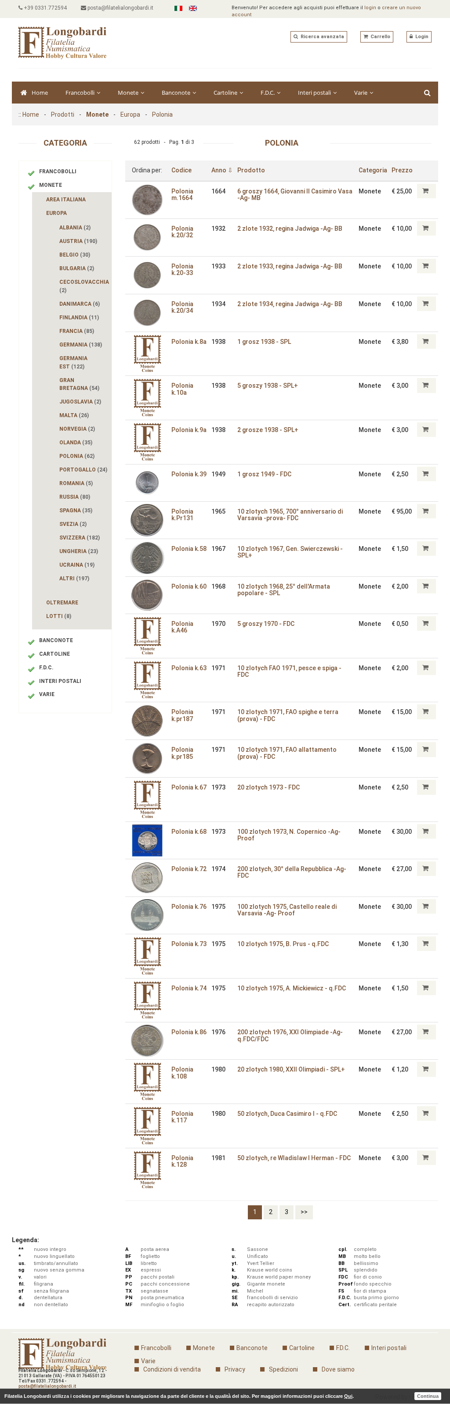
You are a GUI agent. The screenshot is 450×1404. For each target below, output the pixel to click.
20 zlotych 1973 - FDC (268, 787)
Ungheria (78, 551)
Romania (76, 483)
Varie (361, 92)
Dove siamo (338, 1369)
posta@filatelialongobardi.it (119, 8)
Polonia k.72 (189, 868)
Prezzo (402, 170)
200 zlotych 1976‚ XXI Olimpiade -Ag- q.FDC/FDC (290, 1035)
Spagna (75, 510)
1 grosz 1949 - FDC (264, 474)
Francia (76, 331)
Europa (130, 114)
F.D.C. (268, 92)
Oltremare (62, 603)
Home (40, 92)
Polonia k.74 (189, 988)
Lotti (58, 616)
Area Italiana (66, 199)
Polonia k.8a (189, 341)
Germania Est (73, 362)
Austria (78, 241)
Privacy (235, 1369)
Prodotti (62, 114)
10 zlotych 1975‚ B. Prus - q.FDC (283, 943)
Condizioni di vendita (172, 1369)
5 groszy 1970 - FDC (265, 623)
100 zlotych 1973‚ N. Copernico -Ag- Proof (289, 835)
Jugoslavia (80, 402)
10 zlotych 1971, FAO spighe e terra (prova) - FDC (287, 715)
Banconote (177, 92)
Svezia (73, 524)
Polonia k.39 (189, 474)
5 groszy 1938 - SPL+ (267, 385)
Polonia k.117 (182, 1117)
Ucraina (76, 565)
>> (304, 1211)
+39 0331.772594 (44, 8)
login (370, 8)
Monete (129, 92)
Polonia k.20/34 (182, 307)
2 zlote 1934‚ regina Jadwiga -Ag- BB (289, 303)
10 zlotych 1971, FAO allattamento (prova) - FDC (287, 753)
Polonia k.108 (182, 1072)
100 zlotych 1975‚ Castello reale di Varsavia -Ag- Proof (287, 910)
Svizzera (79, 538)
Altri (74, 578)
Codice (181, 170)
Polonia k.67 (189, 787)
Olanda (75, 442)
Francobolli (80, 92)
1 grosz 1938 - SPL (264, 341)
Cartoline (226, 92)
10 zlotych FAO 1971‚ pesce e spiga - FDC (289, 671)
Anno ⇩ (222, 170)
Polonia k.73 (189, 943)
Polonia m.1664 (182, 194)
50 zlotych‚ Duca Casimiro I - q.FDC (287, 1113)
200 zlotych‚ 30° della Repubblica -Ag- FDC (291, 872)
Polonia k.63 (189, 668)
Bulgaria (76, 268)
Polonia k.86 (189, 1032)
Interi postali (315, 92)
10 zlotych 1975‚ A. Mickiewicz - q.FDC (291, 988)
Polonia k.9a (189, 429)
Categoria (373, 170)
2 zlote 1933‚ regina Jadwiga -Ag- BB (289, 266)
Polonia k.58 (189, 548)
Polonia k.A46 (182, 627)
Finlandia (79, 317)
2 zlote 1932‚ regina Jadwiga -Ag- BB (289, 228)
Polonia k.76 (189, 906)
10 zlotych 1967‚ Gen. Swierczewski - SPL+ (290, 552)
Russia (74, 497)
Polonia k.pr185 (182, 753)
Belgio (74, 255)
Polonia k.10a (182, 389)
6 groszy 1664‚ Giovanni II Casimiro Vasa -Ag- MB (294, 194)
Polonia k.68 (189, 831)
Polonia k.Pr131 (182, 515)
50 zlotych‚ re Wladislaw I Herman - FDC (294, 1157)
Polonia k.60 (189, 586)
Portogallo (83, 470)
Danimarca (79, 304)
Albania (75, 228)
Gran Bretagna (79, 384)
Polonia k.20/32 (182, 232)
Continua (428, 1396)
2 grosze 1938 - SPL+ (267, 429)
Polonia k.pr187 (182, 715)
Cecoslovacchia (84, 286)
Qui (348, 1396)
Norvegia (77, 429)
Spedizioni (283, 1369)
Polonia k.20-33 (182, 269)
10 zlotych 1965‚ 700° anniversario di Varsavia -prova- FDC (290, 515)
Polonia (162, 114)
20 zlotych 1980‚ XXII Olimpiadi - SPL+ (291, 1069)
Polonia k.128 (182, 1161)
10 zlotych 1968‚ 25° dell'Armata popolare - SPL (283, 590)
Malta (74, 415)
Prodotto (251, 170)
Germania (80, 345)
